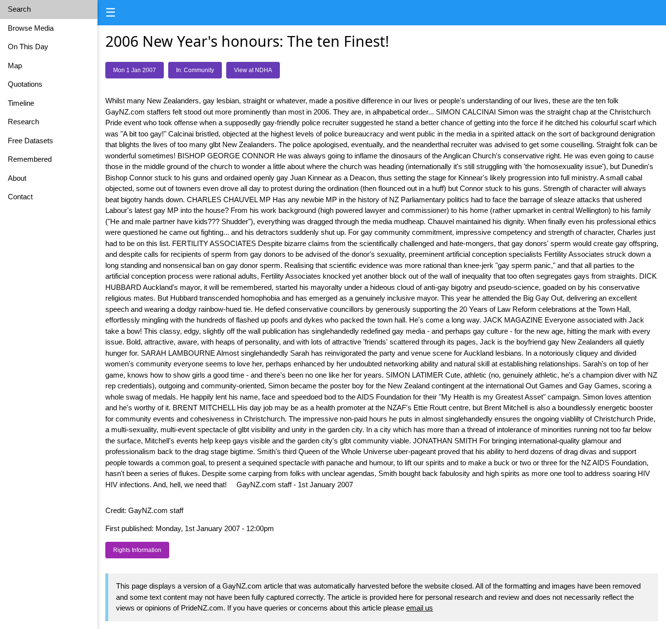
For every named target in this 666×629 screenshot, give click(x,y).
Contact (20, 196)
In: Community (195, 70)
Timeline (21, 103)
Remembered (30, 159)
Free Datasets (30, 140)
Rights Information (137, 550)
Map (15, 65)
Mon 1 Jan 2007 (134, 70)
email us (419, 608)
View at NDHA (253, 70)
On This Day (28, 46)
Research (23, 121)
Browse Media (31, 28)
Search (19, 9)
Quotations (25, 84)
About (17, 178)
